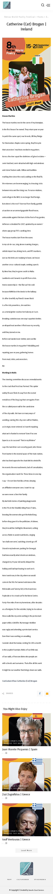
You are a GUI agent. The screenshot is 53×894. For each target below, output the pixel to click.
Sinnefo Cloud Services (36, 890)
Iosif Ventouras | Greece (16, 839)
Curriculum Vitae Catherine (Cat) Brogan (19, 681)
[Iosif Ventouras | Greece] (26, 819)
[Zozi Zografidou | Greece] (26, 774)
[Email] (47, 694)
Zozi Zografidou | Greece (16, 794)
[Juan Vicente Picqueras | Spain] (26, 729)
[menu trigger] (48, 5)
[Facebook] (40, 694)
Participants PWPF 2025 (16, 741)
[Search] (42, 5)
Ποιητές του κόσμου (15, 743)
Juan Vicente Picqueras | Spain (19, 749)
